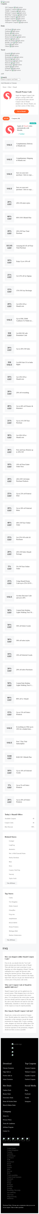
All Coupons (9, 7)
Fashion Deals (7, 1090)
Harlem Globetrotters (15, 935)
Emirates (8, 68)
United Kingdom (12, 1150)
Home (5, 87)
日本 (8, 1160)
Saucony (11, 874)
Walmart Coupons (11, 13)
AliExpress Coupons (12, 22)
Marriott (8, 59)
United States (11, 1144)
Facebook (27, 1094)
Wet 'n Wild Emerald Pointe (17, 853)
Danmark (10, 1179)
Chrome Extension (8, 1068)
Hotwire (8, 63)
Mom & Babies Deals (9, 1105)
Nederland (10, 1162)
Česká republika (12, 1175)
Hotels (7, 55)
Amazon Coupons (11, 9)
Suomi (9, 1181)
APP (2, 74)
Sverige (9, 1188)
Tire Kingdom (13, 902)
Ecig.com (12, 914)
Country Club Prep (14, 870)
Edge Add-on (7, 1072)
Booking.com (9, 57)
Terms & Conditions (9, 1123)
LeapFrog (12, 845)
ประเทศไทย (11, 1192)
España (9, 1167)
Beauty (7, 33)
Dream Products (13, 927)
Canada (9, 1152)
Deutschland (11, 1156)
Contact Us (6, 1131)
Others (7, 46)
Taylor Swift (12, 878)
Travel (7, 44)
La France (10, 1158)
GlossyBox (12, 910)
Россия (9, 1171)
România (10, 1186)
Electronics (9, 35)
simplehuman (13, 918)
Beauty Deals (7, 1094)
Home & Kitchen (11, 37)
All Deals (8, 29)
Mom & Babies (10, 41)
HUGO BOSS (13, 923)
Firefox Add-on (7, 1075)
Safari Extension (8, 1079)
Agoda (7, 66)
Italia (8, 1169)
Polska (9, 1165)
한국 (8, 1173)
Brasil (9, 1164)
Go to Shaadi (21, 111)
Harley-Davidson (14, 857)
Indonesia (10, 1198)
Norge (9, 1183)
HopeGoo (8, 70)
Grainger (11, 841)
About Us (6, 1116)
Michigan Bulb (13, 931)
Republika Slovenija (13, 1190)
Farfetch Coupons (11, 20)
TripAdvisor (9, 61)
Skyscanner (9, 65)
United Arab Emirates (14, 1177)
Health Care (9, 42)
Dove (10, 866)
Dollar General (13, 906)
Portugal (10, 1184)
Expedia (8, 53)
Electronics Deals (8, 1097)
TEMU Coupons (11, 11)
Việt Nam (10, 1195)
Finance (8, 39)
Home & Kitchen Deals (10, 1101)
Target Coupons (10, 18)
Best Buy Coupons (11, 15)
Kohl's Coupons (10, 17)
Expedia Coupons (30, 1075)
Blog (26, 1090)
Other (9, 87)
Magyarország (11, 1196)
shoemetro (12, 849)
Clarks (11, 898)
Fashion (8, 31)
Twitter (27, 1097)
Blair (10, 862)
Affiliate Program (8, 1127)
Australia (10, 1154)
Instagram (28, 1101)
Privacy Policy (7, 1120)
